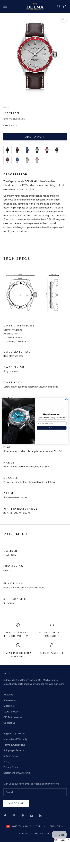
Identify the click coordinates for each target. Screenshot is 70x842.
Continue (51, 428)
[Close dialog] (66, 400)
